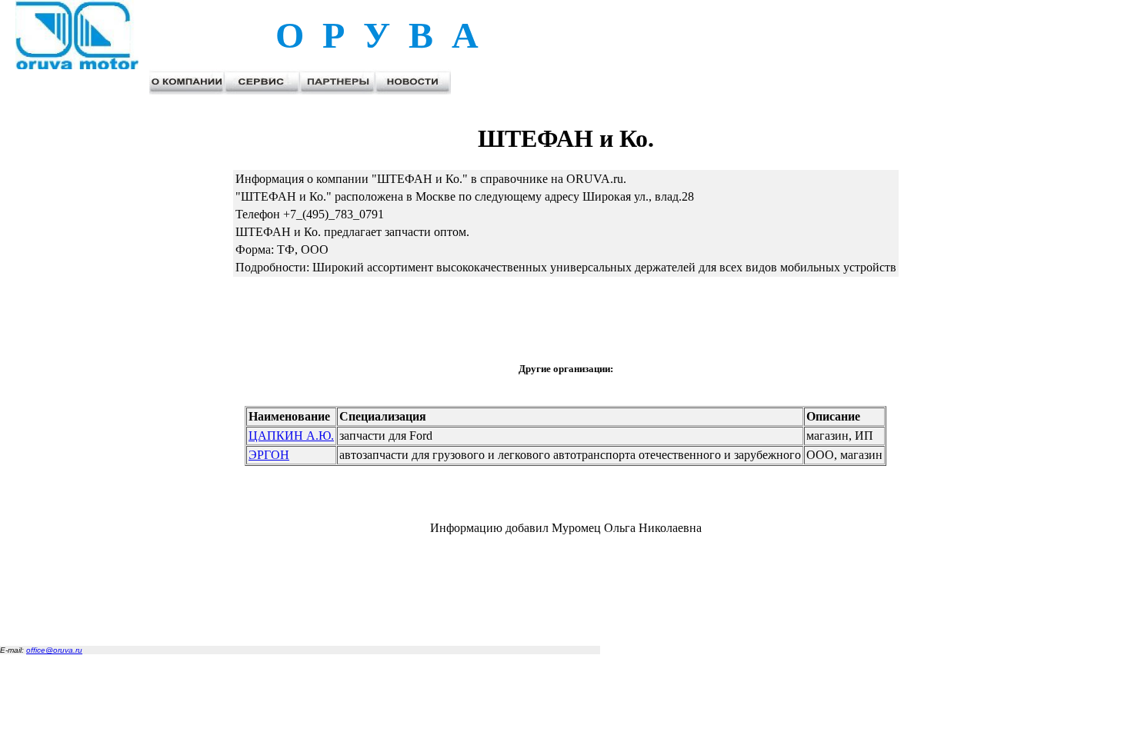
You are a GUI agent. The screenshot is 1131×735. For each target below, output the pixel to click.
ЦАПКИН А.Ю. (291, 435)
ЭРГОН (269, 454)
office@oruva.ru (54, 650)
